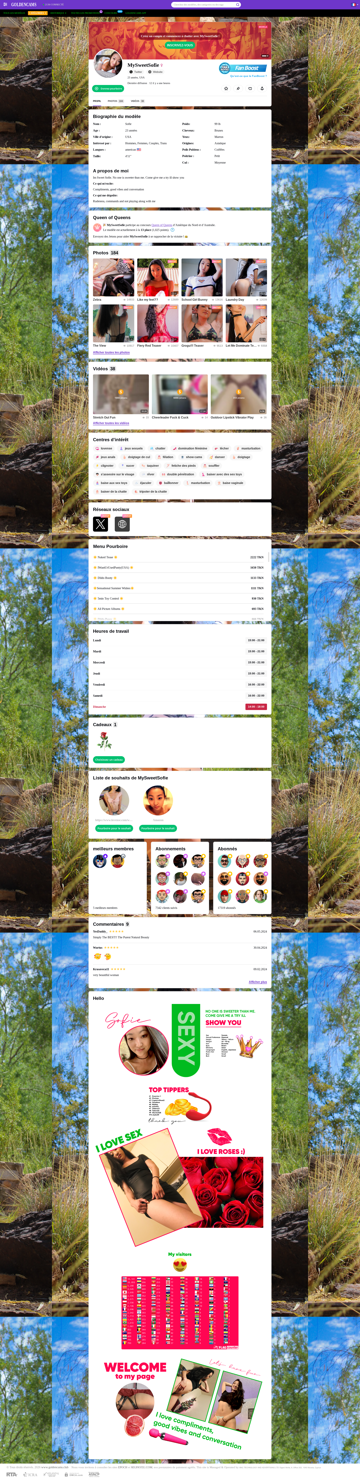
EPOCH (122, 1467)
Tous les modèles (14, 13)
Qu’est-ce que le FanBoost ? (248, 75)
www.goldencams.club (54, 1467)
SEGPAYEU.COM (141, 1467)
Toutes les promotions (85, 13)
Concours (110, 13)
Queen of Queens (162, 225)
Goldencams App (135, 13)
